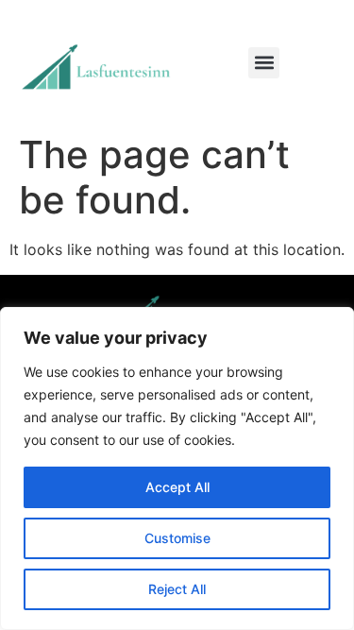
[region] (177, 468)
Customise (177, 538)
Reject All (177, 589)
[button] (263, 62)
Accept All (177, 487)
